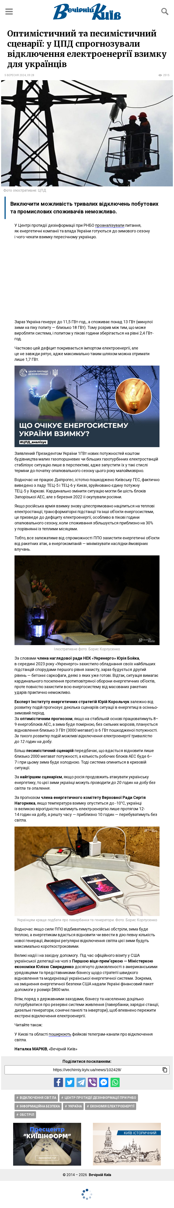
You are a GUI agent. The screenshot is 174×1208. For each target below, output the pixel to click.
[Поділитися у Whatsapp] (115, 1082)
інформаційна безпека (40, 1106)
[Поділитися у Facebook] (58, 1082)
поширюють (60, 1034)
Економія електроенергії (112, 1106)
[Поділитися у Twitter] (69, 1082)
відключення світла (38, 1097)
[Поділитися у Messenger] (103, 1082)
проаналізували (109, 225)
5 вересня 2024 (15, 75)
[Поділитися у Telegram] (81, 1082)
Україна (75, 1106)
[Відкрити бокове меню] (9, 11)
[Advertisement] (87, 279)
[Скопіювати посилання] (165, 1070)
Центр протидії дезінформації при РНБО (100, 1097)
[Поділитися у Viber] (92, 1082)
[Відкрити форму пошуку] (164, 11)
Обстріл (27, 1114)
